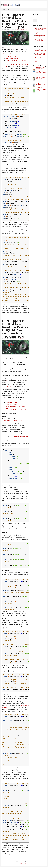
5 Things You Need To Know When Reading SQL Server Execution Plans (40, 54)
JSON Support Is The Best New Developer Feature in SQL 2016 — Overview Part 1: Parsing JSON (15, 328)
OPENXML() (10, 386)
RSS (27, 863)
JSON (27, 29)
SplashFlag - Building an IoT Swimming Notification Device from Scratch (40, 28)
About (21, 863)
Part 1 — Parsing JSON (12, 57)
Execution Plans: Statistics (40, 57)
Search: (34, 15)
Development (22, 29)
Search (35, 20)
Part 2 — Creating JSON (12, 58)
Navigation (24, 9)
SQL (17, 29)
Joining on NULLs (38, 33)
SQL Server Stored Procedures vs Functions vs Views (40, 60)
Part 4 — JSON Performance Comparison (17, 64)
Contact (24, 863)
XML (7, 380)
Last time (4, 66)
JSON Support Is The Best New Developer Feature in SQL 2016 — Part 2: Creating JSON (15, 21)
